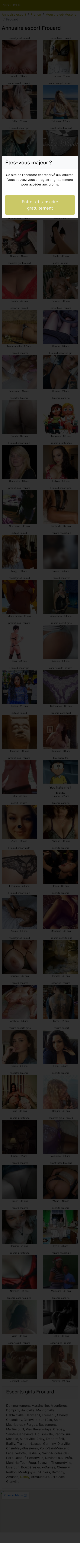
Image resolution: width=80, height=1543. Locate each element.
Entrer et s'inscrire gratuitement (40, 205)
